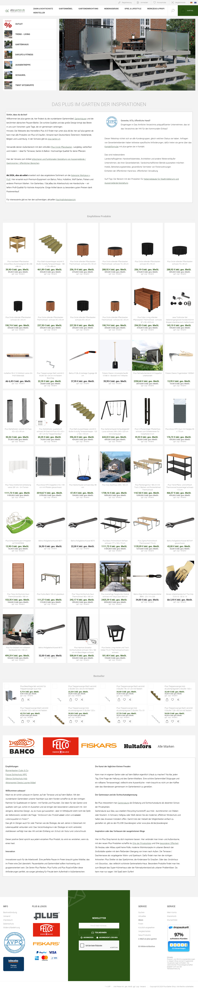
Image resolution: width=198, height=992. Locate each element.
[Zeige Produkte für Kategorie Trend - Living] (8, 34)
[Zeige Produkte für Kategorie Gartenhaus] (8, 44)
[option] (127, 55)
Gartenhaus (22, 44)
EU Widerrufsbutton (146, 946)
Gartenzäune (123, 803)
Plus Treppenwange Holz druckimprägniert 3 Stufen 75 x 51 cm (131, 710)
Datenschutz (8, 924)
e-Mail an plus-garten (147, 939)
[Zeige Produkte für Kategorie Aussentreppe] (8, 65)
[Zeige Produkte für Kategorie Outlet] (8, 24)
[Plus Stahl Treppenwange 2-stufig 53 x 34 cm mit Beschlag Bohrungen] (59, 696)
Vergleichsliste (180, 3)
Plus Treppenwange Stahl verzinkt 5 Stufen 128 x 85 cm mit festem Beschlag (179, 710)
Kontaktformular (112, 146)
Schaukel (20, 75)
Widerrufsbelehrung (11, 927)
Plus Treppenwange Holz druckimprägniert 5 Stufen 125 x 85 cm (81, 710)
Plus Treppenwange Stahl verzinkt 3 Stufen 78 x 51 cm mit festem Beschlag (131, 688)
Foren (140, 924)
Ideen (140, 920)
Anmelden (144, 3)
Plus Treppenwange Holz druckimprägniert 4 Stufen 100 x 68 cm (178, 688)
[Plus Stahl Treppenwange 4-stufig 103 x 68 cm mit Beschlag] (11, 717)
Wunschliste (172, 920)
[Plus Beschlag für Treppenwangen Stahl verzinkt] (11, 696)
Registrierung (127, 3)
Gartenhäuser (81, 118)
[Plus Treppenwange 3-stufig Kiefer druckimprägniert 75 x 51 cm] (107, 717)
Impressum (8, 920)
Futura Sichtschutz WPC (16, 774)
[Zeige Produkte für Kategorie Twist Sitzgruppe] (8, 85)
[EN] (195, 2)
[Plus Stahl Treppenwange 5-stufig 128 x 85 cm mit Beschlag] (156, 717)
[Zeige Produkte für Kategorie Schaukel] (8, 75)
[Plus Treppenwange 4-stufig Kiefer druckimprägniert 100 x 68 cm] (156, 696)
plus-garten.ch (54, 139)
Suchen (141, 912)
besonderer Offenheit (169, 843)
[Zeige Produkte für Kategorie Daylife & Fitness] (8, 55)
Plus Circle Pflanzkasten (61, 147)
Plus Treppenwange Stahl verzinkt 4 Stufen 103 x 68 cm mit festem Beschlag (34, 710)
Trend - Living (22, 34)
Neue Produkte (144, 935)
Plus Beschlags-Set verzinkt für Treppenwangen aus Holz (33, 687)
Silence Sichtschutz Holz (16, 778)
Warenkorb (171, 916)
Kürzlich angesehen (146, 927)
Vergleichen (24, 246)
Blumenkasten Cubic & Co (17, 770)
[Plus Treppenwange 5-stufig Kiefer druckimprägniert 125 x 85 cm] (59, 717)
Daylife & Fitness (24, 54)
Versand (30, 696)
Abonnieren (88, 937)
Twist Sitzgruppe (24, 85)
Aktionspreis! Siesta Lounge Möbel (21, 782)
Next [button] (191, 87)
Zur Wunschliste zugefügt (18, 246)
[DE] (191, 2)
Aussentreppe (22, 65)
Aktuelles (142, 916)
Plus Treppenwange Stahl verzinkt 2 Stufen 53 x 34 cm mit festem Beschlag (82, 688)
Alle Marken (166, 746)
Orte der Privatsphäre (142, 843)
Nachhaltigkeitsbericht (66, 199)
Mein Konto (172, 912)
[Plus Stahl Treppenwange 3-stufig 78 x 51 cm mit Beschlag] (107, 696)
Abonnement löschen (108, 937)
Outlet (19, 24)
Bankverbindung (10, 912)
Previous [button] (63, 87)
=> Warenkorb (12, 246)
